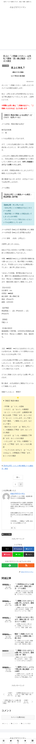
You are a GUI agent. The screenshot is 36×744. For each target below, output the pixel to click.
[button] (29, 554)
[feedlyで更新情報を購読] (11, 527)
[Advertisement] (18, 31)
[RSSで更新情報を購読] (14, 527)
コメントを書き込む (18, 717)
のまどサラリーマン (17, 493)
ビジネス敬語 (7, 534)
